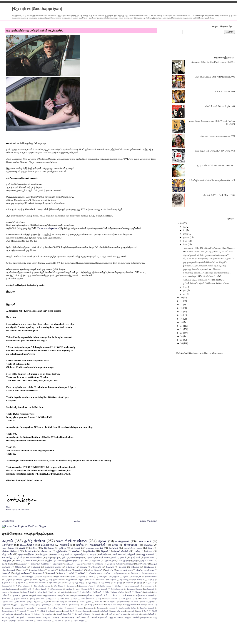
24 (181, 336)
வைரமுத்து (118, 582)
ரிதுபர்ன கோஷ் (23, 614)
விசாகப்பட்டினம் (34, 617)
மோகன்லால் (30, 551)
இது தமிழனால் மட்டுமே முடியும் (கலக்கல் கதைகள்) (206, 254)
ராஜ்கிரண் (104, 611)
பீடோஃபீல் (134, 601)
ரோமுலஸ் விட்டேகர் (83, 614)
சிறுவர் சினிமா (118, 592)
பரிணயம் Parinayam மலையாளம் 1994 (217, 135)
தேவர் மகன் (135, 557)
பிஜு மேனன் (123, 601)
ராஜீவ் (94, 611)
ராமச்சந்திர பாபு (117, 611)
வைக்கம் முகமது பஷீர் (141, 617)
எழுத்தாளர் (35, 566)
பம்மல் (79, 563)
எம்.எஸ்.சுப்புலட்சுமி (132, 585)
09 (181, 223)
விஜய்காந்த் (92, 582)
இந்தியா (30, 554)
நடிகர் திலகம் (8, 563)
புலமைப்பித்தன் (147, 601)
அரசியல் (76, 551)
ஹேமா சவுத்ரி (79, 620)
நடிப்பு (48, 557)
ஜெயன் (125, 576)
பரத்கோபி (99, 563)
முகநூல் (112, 607)
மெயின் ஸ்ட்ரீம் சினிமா (127, 607)
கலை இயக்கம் (101, 589)
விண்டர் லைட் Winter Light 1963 (220, 106)
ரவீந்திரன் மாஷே (46, 611)
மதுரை (80, 557)
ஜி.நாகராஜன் (102, 576)
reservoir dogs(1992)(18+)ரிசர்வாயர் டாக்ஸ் (202, 276)
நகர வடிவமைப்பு (147, 560)
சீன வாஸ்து (7, 557)
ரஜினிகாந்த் (61, 551)
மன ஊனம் (19, 607)
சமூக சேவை (60, 576)
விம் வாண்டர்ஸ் (83, 617)
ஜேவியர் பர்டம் (101, 595)
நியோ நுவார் (126, 598)
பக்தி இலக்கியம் (55, 579)
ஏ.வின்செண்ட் (25, 589)
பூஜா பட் (16, 604)
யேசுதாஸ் (6, 573)
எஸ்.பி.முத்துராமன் (9, 589)
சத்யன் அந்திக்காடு (44, 576)
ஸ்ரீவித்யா (104, 554)
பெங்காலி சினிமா (114, 563)
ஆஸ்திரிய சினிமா (121, 573)
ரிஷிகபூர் (37, 614)
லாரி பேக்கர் (142, 563)
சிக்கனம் (97, 592)
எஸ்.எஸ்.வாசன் (148, 585)
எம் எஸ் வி (14, 576)
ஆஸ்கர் (102, 541)
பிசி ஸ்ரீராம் (110, 601)
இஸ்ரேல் (118, 585)
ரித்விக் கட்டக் (8, 582)
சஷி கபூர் (54, 592)
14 (181, 311)
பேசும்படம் (74, 604)
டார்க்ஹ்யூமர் (136, 576)
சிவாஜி (148, 592)
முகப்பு (77, 520)
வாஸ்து (80, 544)
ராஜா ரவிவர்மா (138, 579)
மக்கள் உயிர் (152, 604)
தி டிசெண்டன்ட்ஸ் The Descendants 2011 (216, 165)
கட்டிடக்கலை (27, 544)
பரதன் (88, 563)
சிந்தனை (71, 576)
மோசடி (149, 551)
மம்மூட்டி (18, 560)
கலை (115, 544)
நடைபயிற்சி (22, 563)
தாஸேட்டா (135, 566)
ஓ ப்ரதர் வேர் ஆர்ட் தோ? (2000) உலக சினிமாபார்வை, (206, 283)
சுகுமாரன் (65, 554)
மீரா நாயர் (130, 563)
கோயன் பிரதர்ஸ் (121, 551)
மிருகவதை (101, 607)
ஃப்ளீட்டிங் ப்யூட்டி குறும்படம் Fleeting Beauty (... (204, 279)
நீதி (136, 598)
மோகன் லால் (31, 560)
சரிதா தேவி (42, 592)
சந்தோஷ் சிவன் (28, 592)
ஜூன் (185, 233)
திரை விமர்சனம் (151, 576)
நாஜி (99, 598)
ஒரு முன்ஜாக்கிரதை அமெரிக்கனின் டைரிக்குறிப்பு (34, 30)
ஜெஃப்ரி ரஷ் (64, 595)
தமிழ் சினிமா (34, 540)
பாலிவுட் (137, 551)
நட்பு (56, 557)
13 (181, 307)
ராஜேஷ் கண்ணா (21, 573)
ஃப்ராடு (22, 548)
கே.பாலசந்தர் (98, 544)
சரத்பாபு (83, 566)
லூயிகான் (134, 614)
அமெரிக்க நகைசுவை (20, 509)
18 (181, 322)
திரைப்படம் (46, 551)
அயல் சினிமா (118, 554)
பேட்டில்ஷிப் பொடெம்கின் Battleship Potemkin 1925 (212, 180)
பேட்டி (83, 604)
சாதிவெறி (65, 592)
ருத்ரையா (21, 582)
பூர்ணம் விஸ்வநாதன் (30, 604)
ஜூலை (186, 237)
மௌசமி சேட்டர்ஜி (9, 611)
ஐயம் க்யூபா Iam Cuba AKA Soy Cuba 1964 (215, 150)
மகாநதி (93, 554)
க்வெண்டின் (149, 589)
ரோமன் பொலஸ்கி (64, 614)
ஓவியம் (62, 548)
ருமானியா (49, 614)
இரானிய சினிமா (148, 573)
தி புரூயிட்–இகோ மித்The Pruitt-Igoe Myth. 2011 (213, 61)
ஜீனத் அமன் (37, 595)
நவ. (185, 290)
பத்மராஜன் (57, 563)
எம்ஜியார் (131, 554)
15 (181, 314)
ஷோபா (62, 573)
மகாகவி (100, 579)
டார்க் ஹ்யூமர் (123, 560)
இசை (150, 548)
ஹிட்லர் (68, 620)
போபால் (100, 604)
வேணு (127, 617)
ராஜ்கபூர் (151, 579)
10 (181, 297)
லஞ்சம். (98, 614)
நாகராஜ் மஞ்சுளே (22, 579)
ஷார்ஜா (13, 620)
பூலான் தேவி (46, 604)
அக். (185, 286)
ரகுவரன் (33, 611)
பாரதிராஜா (6, 560)
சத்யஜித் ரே (43, 554)
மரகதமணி (42, 607)
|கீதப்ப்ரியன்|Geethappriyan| (37, 8)
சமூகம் (7, 540)
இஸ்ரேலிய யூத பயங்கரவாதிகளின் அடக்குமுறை (204, 265)
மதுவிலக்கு (124, 579)
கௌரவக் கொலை (134, 589)
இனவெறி (134, 573)
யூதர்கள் (23, 611)
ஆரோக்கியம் (20, 566)
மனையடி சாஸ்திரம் (94, 548)
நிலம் (35, 579)
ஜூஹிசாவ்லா (50, 595)
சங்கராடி (5, 592)
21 (181, 325)
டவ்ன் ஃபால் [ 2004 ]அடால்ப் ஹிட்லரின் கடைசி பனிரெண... (209, 247)
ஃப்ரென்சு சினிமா (95, 573)
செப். (185, 244)
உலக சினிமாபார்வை (71, 540)
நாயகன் (51, 570)
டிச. (185, 293)
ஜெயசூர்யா (114, 576)
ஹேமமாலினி (7, 585)
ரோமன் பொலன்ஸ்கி (37, 582)
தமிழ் (134, 560)
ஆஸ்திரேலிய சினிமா (42, 585)
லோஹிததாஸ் (38, 573)
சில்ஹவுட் (138, 592)
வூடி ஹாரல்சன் (116, 617)
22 (181, 329)
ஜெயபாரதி (76, 595)
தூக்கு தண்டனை (37, 598)
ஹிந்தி (139, 582)
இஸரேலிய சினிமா (104, 585)
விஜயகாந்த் (79, 582)
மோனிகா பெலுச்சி (147, 607)
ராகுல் (58, 611)
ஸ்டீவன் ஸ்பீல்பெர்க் (44, 620)
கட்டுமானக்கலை (56, 589)
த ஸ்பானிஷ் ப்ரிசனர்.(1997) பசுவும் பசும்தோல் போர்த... (207, 272)
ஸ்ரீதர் (71, 573)
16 (181, 318)
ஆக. (185, 240)
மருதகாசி (70, 607)
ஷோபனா (129, 582)
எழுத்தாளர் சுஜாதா (53, 566)
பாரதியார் (79, 570)
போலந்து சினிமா (129, 604)
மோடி (42, 560)
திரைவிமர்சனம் (8, 570)
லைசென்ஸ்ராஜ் (148, 614)
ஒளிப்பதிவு (90, 551)
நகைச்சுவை (149, 557)
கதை (78, 589)
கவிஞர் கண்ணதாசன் (106, 557)
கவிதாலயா (71, 566)
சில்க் (129, 592)
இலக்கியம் (113, 548)
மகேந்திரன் (111, 579)
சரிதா (54, 554)
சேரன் (91, 576)
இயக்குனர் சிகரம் (86, 585)
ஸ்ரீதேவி (81, 573)
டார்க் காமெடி (127, 595)
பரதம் (46, 601)
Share (8, 506)
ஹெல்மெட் (150, 582)
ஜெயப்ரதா (88, 595)
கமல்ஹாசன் (122, 541)
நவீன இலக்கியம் (87, 598)
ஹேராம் (64, 544)
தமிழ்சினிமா (48, 548)
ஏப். (184, 226)
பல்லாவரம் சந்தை (58, 601)
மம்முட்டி (109, 570)
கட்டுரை (69, 589)
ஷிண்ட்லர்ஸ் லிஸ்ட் (26, 620)
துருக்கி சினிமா (20, 598)
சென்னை (7, 544)
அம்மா (108, 573)
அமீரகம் (90, 557)
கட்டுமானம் (47, 544)
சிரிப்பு (107, 592)
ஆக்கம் (19, 557)
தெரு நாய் (52, 598)
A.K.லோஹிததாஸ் (23, 585)
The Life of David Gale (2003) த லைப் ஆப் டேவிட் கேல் (208, 251)
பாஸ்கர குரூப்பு (85, 601)
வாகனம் (51, 573)
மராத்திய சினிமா (56, 607)
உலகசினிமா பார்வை (34, 557)
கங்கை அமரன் (40, 589)
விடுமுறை (46, 617)
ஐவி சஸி (84, 560)
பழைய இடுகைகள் (148, 520)
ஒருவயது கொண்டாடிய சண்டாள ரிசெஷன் (202, 269)
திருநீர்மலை (149, 566)
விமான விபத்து (68, 617)
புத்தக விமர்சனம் (95, 570)
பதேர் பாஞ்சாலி (34, 601)
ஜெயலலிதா (109, 560)
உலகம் (4, 576)
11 (181, 300)
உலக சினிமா (8, 548)
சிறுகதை (82, 576)
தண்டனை (6, 598)
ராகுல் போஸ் (69, 611)
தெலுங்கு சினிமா (36, 570)
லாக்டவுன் (108, 614)
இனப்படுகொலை (56, 560)
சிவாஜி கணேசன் (146, 554)
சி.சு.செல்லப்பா (85, 592)
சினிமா (34, 548)
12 (181, 304)
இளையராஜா (71, 560)
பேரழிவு (91, 604)
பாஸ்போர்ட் (99, 601)
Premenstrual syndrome (48, 228)
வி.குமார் (20, 617)
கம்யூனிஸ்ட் (88, 589)
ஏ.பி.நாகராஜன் (27, 576)
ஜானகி (16, 595)
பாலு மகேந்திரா (79, 554)
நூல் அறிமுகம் (68, 557)
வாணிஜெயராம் (8, 617)
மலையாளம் (144, 541)
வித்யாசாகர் (105, 582)
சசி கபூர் (15, 592)
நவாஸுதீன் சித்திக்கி (40, 563)
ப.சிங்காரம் (145, 598)
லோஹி (68, 582)
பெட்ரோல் (90, 579)
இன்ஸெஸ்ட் (71, 585)
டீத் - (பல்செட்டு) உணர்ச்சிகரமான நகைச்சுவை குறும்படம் (208, 258)
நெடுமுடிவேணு (65, 570)
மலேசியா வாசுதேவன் (145, 570)
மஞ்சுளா (8, 607)
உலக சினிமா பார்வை (133, 548)
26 (181, 343)
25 (181, 339)
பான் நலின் (72, 601)
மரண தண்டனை (124, 570)
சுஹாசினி (96, 560)
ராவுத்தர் (130, 611)
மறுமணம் (90, 607)
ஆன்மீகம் (148, 544)
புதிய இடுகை (8, 520)
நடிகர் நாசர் (64, 598)
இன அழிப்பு (58, 585)
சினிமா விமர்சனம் (10, 551)
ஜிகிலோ (25, 595)
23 (181, 332)
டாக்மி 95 (114, 595)
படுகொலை (20, 601)
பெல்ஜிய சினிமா (61, 604)
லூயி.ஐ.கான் (121, 614)
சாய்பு (74, 592)
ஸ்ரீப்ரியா (58, 620)
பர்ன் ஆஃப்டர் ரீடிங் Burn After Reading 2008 (215, 76)
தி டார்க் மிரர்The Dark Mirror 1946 (219, 195)
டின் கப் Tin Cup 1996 (225, 91)
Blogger (207, 352)
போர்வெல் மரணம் (113, 604)
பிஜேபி (80, 579)
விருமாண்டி (7, 554)
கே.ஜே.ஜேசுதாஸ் (117, 589)
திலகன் (123, 557)
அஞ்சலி (104, 551)
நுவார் (42, 579)
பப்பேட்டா (69, 563)
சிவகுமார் (110, 566)
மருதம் (80, 607)
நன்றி (75, 598)
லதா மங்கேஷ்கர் (55, 582)
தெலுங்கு (8, 579)
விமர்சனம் (75, 548)
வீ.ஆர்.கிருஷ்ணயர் (99, 617)
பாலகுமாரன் (70, 579)
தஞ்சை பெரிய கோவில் (145, 595)
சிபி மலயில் (96, 566)
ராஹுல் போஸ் (142, 611)
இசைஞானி (131, 544)
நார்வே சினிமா (111, 598)
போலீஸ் (142, 604)
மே (184, 230)
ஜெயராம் (122, 566)
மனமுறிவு (30, 607)
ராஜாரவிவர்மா (83, 611)
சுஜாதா (21, 554)
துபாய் (22, 570)
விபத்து (56, 617)
